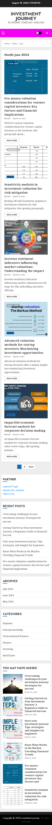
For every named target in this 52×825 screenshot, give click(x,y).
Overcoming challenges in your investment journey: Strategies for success (22, 517)
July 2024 (8, 589)
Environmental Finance (16, 636)
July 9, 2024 (31, 737)
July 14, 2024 (32, 715)
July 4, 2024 (31, 758)
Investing (8, 649)
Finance (10, 91)
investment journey (26, 16)
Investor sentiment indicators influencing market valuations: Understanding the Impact (24, 265)
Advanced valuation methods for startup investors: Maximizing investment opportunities (23, 347)
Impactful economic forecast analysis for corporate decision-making (24, 426)
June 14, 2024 (20, 275)
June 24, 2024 (20, 119)
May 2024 (8, 601)
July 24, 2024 (32, 692)
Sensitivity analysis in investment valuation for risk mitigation (23, 188)
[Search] (47, 33)
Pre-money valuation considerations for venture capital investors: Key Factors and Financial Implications (24, 106)
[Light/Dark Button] (39, 33)
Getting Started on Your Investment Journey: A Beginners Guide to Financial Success (25, 531)
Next (31, 466)
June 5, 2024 (19, 435)
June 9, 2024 (19, 357)
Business (10, 415)
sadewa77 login (10, 486)
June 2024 (8, 595)
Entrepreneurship (13, 629)
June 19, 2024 (20, 197)
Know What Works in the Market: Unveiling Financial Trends (37, 749)
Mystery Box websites (13, 490)
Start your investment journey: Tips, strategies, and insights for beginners (37, 727)
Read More (12, 140)
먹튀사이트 (8, 494)
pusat (8, 119)
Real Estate (9, 655)
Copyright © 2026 (12, 818)
